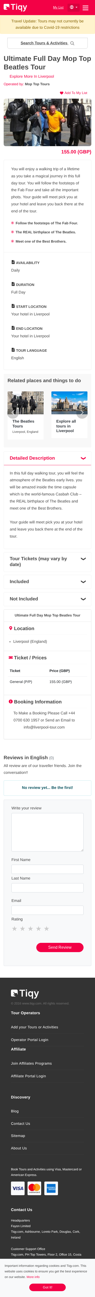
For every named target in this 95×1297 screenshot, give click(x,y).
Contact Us (20, 1124)
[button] (47, 43)
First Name (20, 860)
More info (33, 1277)
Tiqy (15, 7)
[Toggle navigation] (85, 7)
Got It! (47, 1287)
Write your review (26, 808)
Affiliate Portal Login (28, 1076)
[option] (47, 122)
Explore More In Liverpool (31, 77)
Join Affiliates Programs (31, 1063)
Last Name (20, 878)
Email (16, 901)
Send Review (60, 947)
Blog (15, 1111)
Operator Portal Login (29, 1040)
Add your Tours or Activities (34, 1027)
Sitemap (18, 1136)
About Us (19, 1148)
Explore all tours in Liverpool (66, 426)
